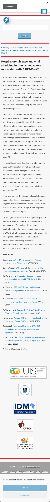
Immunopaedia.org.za (31, 467)
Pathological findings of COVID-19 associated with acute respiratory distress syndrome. (22, 329)
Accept (25, 488)
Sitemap (5, 472)
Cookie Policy (28, 472)
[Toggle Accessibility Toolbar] (6, 20)
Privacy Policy (16, 472)
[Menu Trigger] (44, 11)
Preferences (25, 495)
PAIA (38, 472)
